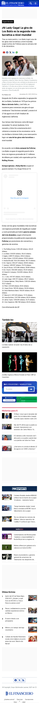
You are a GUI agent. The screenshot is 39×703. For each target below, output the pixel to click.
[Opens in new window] (7, 547)
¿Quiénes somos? (9, 699)
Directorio (20, 699)
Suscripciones (29, 699)
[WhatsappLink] (19, 399)
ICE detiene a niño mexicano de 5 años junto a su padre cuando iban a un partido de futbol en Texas (25, 438)
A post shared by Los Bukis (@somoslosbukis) (19, 219)
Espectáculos (8, 22)
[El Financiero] (13, 3)
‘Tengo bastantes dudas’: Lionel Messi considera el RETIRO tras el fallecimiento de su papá (25, 509)
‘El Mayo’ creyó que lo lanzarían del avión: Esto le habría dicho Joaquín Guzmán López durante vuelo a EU (25, 416)
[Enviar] (31, 389)
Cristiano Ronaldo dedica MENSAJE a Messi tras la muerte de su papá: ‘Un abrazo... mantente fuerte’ (25, 498)
